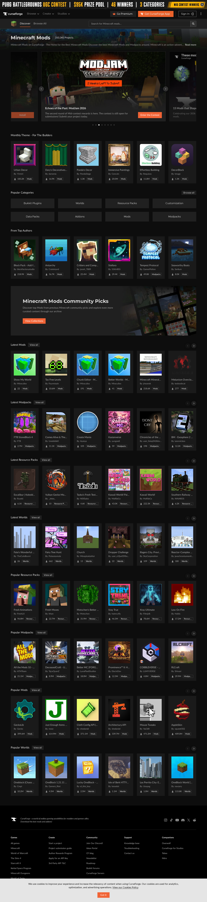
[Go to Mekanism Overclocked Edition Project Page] (182, 372)
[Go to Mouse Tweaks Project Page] (151, 717)
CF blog (89, 853)
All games (15, 843)
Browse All (39, 23)
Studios (62, 13)
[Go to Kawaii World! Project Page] (151, 487)
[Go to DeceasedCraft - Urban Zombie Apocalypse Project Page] (56, 659)
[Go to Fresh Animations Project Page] (25, 602)
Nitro (164, 858)
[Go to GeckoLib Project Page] (25, 717)
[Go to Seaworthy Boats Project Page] (182, 257)
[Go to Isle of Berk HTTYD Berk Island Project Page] (119, 774)
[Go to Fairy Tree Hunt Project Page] (56, 544)
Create (47, 13)
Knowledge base (131, 843)
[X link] (188, 820)
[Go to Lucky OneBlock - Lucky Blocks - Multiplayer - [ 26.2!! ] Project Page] (88, 774)
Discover (25, 23)
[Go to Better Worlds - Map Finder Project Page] (119, 372)
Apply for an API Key (58, 858)
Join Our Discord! (94, 843)
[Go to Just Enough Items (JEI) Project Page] (56, 717)
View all (34, 345)
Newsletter (91, 858)
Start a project (55, 843)
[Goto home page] (13, 13)
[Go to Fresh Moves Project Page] (56, 602)
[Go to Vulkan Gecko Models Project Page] (56, 487)
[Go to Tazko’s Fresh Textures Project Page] (88, 487)
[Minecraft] (14, 24)
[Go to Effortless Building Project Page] (151, 162)
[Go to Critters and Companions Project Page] (88, 257)
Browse (31, 13)
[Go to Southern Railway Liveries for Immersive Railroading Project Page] (182, 487)
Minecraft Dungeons (20, 873)
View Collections (34, 321)
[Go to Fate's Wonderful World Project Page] (25, 544)
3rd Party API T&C (57, 863)
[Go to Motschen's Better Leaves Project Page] (88, 602)
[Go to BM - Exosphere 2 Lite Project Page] (182, 429)
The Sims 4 (16, 858)
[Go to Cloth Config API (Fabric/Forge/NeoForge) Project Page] (88, 717)
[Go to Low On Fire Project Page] (182, 602)
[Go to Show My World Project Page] (25, 372)
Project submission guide (60, 848)
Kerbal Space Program (21, 868)
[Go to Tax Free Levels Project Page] (56, 372)
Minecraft (15, 848)
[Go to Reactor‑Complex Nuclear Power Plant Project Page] (182, 544)
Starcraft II (16, 863)
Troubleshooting (131, 848)
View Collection (142, 115)
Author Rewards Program (60, 853)
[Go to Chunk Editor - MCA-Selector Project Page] (88, 372)
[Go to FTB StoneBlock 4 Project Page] (25, 429)
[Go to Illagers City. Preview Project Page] (151, 544)
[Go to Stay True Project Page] (119, 602)
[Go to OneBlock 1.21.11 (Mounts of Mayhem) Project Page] (56, 774)
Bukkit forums (93, 868)
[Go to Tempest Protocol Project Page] (151, 257)
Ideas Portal (91, 848)
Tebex (164, 853)
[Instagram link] (165, 820)
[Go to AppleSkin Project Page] (182, 717)
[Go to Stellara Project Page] (119, 257)
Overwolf (166, 843)
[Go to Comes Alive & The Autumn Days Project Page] (56, 429)
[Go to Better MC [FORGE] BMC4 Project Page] (88, 659)
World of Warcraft (19, 853)
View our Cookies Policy (125, 887)
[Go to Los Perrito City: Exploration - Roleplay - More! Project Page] (151, 774)
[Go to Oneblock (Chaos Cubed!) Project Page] (25, 774)
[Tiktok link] (171, 820)
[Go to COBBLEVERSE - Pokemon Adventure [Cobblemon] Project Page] (151, 659)
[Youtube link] (177, 820)
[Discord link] (183, 820)
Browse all (188, 192)
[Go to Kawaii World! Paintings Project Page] (119, 487)
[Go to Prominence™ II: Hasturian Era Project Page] (119, 659)
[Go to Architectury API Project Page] (119, 717)
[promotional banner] (103, 4)
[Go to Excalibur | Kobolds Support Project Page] (25, 487)
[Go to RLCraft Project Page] (182, 659)
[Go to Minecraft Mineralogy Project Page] (151, 372)
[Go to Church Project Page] (88, 544)
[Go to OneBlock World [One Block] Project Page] (182, 774)
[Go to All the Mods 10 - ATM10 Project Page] (25, 659)
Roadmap (90, 863)
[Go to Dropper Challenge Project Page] (119, 544)
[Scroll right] (193, 345)
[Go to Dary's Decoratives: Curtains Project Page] (56, 162)
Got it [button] (103, 895)
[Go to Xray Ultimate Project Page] (151, 602)
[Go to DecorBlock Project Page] (182, 162)
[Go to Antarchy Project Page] (56, 257)
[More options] (201, 14)
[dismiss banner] (202, 4)
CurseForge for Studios (172, 848)
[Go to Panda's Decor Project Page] (88, 162)
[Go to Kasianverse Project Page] (119, 429)
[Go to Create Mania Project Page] (88, 429)
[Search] (193, 24)
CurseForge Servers (95, 873)
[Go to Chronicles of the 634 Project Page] (151, 429)
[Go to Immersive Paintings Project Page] (119, 162)
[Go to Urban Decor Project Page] (25, 162)
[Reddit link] (194, 820)
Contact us (129, 853)
